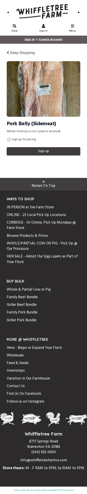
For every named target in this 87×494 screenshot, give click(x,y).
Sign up (43, 151)
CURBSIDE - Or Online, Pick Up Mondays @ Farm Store (41, 225)
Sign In (43, 31)
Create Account (50, 39)
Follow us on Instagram (25, 402)
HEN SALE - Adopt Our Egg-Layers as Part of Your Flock (42, 259)
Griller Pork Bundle (21, 320)
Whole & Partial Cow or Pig (29, 290)
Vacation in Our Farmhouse (28, 378)
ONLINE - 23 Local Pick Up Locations (36, 215)
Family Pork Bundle (22, 312)
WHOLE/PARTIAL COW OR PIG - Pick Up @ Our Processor (42, 246)
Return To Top (43, 186)
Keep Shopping (22, 53)
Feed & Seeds (18, 363)
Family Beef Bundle (22, 297)
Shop (14, 31)
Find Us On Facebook (24, 394)
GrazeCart (68, 490)
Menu (72, 31)
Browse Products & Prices (27, 236)
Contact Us (16, 386)
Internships (16, 371)
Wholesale (15, 355)
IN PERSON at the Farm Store (30, 207)
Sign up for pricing (24, 139)
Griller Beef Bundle (22, 305)
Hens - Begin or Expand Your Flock (34, 348)
